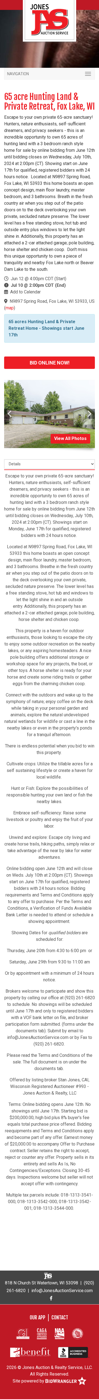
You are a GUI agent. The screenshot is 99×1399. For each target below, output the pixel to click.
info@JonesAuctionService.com (62, 1290)
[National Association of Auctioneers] (59, 1333)
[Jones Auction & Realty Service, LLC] (49, 19)
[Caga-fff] (42, 1333)
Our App (37, 1317)
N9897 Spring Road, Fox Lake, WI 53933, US (52, 301)
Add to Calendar (25, 292)
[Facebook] (51, 1298)
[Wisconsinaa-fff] (77, 1333)
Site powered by (29, 1381)
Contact (59, 1317)
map (10, 307)
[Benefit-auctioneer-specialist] (30, 1352)
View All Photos (70, 438)
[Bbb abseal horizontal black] (73, 1352)
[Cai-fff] (23, 1333)
